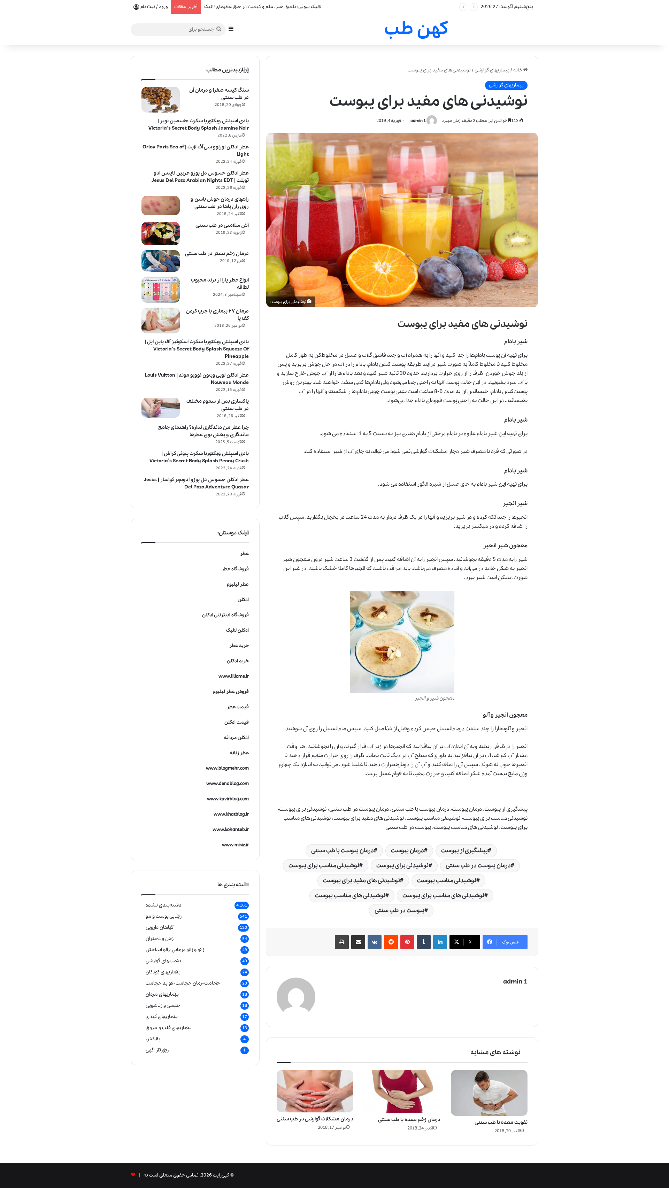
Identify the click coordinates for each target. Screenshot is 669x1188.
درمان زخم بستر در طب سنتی (217, 253)
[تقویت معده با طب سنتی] (489, 1093)
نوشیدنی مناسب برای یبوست (324, 866)
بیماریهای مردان (162, 994)
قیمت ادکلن (236, 722)
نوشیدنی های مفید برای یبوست (361, 881)
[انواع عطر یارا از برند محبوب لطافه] (160, 290)
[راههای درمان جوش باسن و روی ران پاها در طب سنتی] (160, 206)
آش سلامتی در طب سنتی (222, 225)
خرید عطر (239, 645)
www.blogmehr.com (227, 768)
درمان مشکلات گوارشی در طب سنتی (315, 1119)
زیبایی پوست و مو (164, 916)
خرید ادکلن (238, 661)
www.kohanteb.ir (231, 829)
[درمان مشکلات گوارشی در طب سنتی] (315, 1091)
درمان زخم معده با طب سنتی (409, 1119)
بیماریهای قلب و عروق (169, 1027)
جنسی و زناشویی (163, 1005)
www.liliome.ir (233, 676)
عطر (244, 553)
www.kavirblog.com (228, 799)
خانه (518, 70)
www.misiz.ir (235, 845)
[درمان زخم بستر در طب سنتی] (160, 261)
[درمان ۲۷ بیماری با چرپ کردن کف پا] (160, 320)
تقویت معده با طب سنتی (501, 1122)
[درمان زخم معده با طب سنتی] (402, 1091)
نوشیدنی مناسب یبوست (446, 881)
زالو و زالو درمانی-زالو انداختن (175, 949)
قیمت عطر (238, 707)
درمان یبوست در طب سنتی (478, 866)
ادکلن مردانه (236, 737)
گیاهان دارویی (160, 927)
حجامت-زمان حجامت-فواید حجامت (183, 983)
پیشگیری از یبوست (464, 851)
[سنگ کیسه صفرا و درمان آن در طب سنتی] (160, 100)
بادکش (153, 1038)
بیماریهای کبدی (162, 1016)
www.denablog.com (227, 783)
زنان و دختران (160, 938)
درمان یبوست (407, 851)
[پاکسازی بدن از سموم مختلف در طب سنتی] (160, 408)
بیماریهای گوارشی (492, 70)
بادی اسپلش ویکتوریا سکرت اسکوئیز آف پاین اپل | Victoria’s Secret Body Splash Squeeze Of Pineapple (197, 349)
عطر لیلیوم (238, 584)
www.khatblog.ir (231, 814)
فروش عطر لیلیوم (231, 691)
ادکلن (243, 599)
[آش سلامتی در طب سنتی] (160, 234)
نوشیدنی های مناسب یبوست (350, 896)
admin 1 (418, 121)
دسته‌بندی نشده (163, 905)
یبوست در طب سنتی (399, 911)
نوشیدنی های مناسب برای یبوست (443, 896)
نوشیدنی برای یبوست (402, 866)
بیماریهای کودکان (163, 972)
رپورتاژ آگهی (157, 1050)
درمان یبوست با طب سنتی (342, 851)
